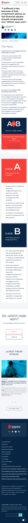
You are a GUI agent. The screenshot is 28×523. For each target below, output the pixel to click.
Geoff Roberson (9, 26)
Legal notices (17, 499)
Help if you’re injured (6, 447)
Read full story (5, 395)
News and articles (6, 452)
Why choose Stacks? (6, 461)
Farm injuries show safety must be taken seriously (14, 474)
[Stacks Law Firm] (5, 2)
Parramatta (8, 27)
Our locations (4, 456)
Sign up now (14, 146)
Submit (20, 514)
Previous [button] (12, 402)
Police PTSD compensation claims (10, 476)
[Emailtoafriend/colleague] (12, 30)
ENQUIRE (18, 2)
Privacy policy (7, 499)
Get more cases (14, 408)
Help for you (4, 444)
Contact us (4, 464)
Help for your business (7, 449)
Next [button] (15, 402)
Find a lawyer (4, 459)
